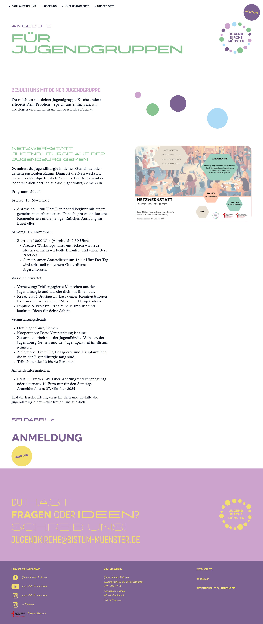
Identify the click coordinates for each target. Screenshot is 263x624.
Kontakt (252, 12)
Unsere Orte (105, 6)
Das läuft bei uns (24, 6)
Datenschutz (204, 569)
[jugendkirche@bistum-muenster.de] (76, 521)
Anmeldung (47, 437)
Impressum (202, 579)
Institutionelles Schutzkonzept (215, 588)
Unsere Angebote (77, 6)
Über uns (50, 6)
